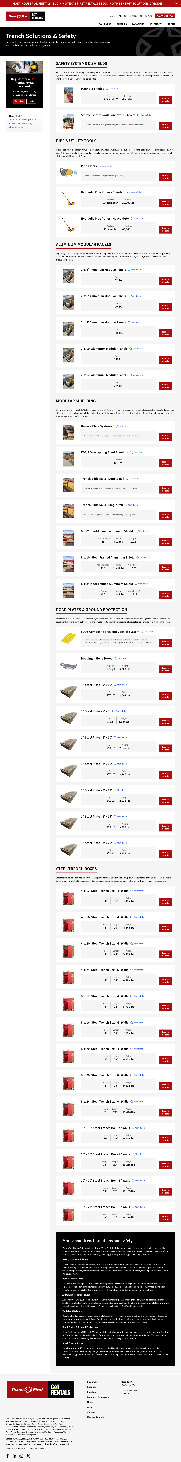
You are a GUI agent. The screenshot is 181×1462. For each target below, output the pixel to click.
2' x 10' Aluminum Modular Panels (104, 348)
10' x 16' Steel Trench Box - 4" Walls (105, 1128)
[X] (28, 1456)
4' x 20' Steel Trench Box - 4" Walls (104, 943)
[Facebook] (7, 1456)
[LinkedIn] (14, 1456)
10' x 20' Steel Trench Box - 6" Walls (105, 1180)
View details (114, 88)
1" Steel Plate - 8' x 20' (96, 843)
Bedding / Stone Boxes (96, 658)
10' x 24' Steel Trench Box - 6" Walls (105, 1207)
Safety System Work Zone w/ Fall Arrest (108, 115)
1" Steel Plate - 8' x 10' (96, 764)
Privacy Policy (11, 1448)
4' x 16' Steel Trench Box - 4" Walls (104, 917)
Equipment (105, 24)
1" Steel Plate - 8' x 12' (96, 790)
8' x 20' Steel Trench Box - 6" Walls (104, 1075)
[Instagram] (21, 1456)
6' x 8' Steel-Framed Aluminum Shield (107, 531)
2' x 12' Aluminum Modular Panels (104, 375)
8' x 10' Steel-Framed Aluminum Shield (108, 557)
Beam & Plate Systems (96, 426)
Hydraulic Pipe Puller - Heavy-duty (105, 218)
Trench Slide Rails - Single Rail (102, 505)
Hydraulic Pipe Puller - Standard (103, 192)
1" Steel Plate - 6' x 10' (96, 737)
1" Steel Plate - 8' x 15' (96, 816)
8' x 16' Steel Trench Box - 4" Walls (104, 1022)
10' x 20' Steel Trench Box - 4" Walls (105, 1154)
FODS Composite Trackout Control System (110, 631)
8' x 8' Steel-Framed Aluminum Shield (107, 584)
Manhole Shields (92, 88)
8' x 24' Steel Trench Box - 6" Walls (104, 1101)
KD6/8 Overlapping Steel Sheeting (104, 452)
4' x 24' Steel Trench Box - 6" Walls (104, 970)
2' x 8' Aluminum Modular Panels (103, 322)
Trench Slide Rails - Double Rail (102, 478)
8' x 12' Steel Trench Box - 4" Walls (104, 996)
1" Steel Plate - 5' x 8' (95, 711)
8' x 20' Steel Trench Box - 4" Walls (104, 1049)
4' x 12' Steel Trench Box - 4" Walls (104, 891)
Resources (155, 24)
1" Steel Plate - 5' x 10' (96, 685)
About (171, 24)
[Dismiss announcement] (176, 3)
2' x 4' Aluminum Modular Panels (103, 269)
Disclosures (39, 1448)
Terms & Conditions (26, 1448)
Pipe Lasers (89, 166)
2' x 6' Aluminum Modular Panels (103, 296)
